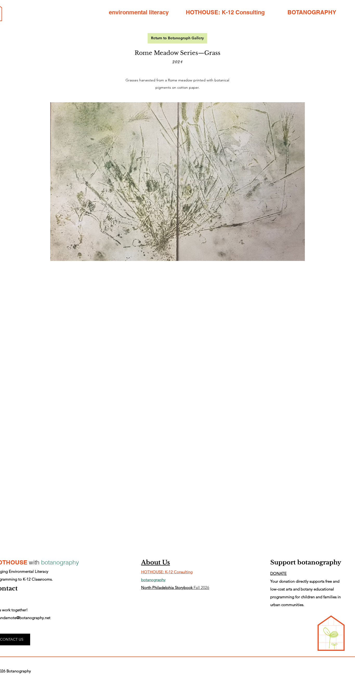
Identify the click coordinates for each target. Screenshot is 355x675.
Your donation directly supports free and (304, 581)
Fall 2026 (175, 587)
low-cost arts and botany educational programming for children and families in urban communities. (305, 597)
